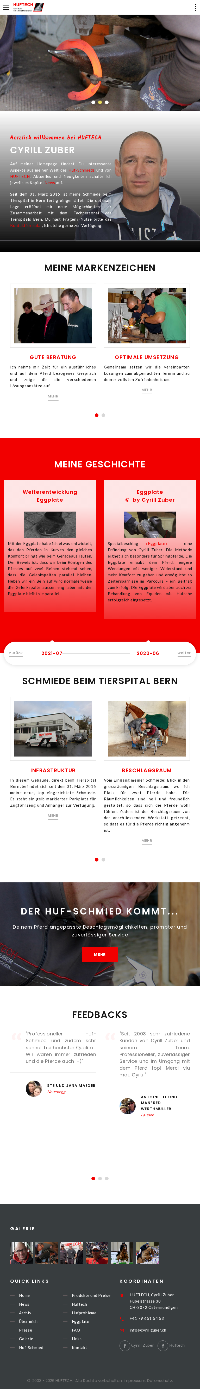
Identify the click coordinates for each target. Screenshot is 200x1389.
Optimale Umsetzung (147, 357)
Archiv (25, 1312)
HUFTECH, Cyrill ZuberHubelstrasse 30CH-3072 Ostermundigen (154, 1301)
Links (77, 1339)
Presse (25, 1330)
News (50, 182)
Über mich (28, 1321)
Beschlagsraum (147, 770)
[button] (93, 102)
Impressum (134, 1380)
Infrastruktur (53, 770)
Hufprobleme (84, 1312)
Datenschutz (159, 1380)
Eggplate (80, 1321)
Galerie (26, 1339)
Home (24, 1295)
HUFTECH (20, 176)
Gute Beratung (53, 357)
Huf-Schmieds (81, 170)
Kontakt (79, 1347)
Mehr (100, 84)
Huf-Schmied (31, 1347)
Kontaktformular (26, 225)
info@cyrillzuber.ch (148, 1330)
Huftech (79, 1304)
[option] (50, 546)
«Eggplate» (156, 543)
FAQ (76, 1330)
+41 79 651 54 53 (147, 1318)
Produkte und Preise (91, 1295)
